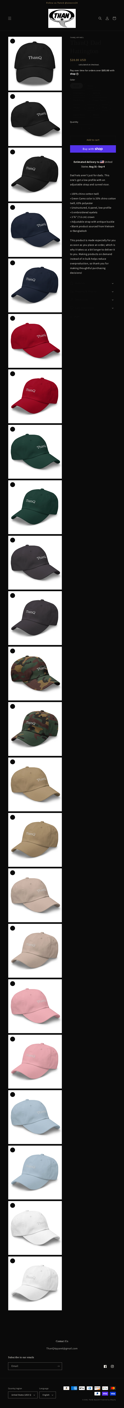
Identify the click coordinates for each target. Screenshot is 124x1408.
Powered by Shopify (108, 1400)
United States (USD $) (21, 1394)
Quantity (74, 122)
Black (76, 85)
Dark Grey (78, 100)
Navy (90, 85)
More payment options (93, 156)
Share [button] (77, 316)
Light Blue (79, 114)
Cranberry (78, 93)
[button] (9, 18)
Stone (91, 107)
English (46, 1394)
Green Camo (99, 100)
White (96, 114)
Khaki (76, 107)
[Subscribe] (58, 1366)
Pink (104, 107)
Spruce (96, 93)
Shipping (74, 64)
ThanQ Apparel (94, 1400)
